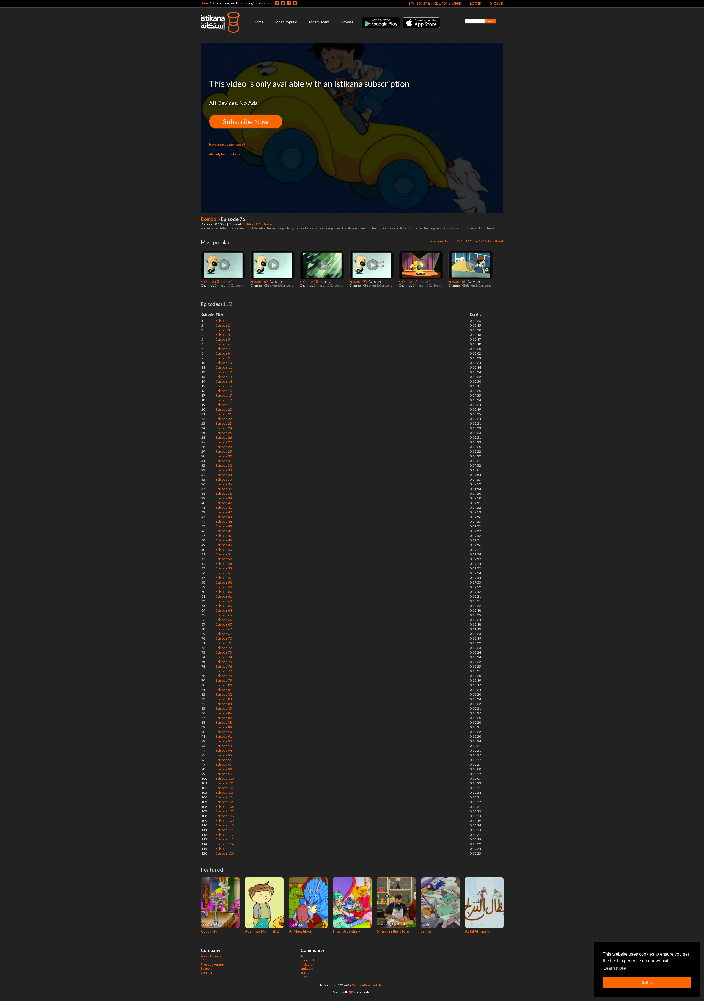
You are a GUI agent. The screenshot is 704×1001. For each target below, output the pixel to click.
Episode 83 (224, 699)
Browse (347, 22)
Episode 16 (224, 391)
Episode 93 (224, 746)
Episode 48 (224, 540)
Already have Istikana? (225, 154)
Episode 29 (224, 451)
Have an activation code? (227, 144)
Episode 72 (224, 648)
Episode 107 (225, 811)
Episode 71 (224, 643)
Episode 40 (224, 503)
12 (458, 241)
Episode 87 (408, 281)
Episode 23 (224, 423)
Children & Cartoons (257, 224)
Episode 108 (225, 816)
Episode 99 (358, 281)
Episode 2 (223, 325)
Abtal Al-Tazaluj (477, 931)
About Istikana (211, 956)
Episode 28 (224, 447)
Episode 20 (224, 409)
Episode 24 (224, 428)
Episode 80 (224, 685)
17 (480, 241)
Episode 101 (225, 783)
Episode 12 (224, 372)
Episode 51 (224, 554)
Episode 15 (224, 386)
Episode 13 (224, 377)
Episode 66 (224, 620)
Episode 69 (224, 634)
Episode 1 (223, 321)
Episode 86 (224, 713)
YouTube (307, 972)
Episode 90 (210, 281)
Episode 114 (225, 844)
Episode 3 (223, 330)
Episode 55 (224, 568)
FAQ (204, 960)
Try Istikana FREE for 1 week (434, 3)
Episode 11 (224, 367)
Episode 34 (224, 475)
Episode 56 (224, 573)
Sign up (496, 3)
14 (467, 241)
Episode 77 (224, 671)
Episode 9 (223, 358)
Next (499, 241)
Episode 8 (223, 353)
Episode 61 (224, 596)
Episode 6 (223, 344)
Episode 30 (224, 456)
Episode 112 (225, 835)
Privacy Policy (374, 985)
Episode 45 (224, 526)
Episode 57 (224, 578)
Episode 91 (224, 736)
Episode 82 (224, 694)
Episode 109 (225, 821)
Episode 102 (225, 788)
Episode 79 (224, 680)
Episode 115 (225, 849)
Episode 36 (224, 484)
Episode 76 (224, 666)
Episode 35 (224, 479)
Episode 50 (224, 549)
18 (485, 241)
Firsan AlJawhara (346, 931)
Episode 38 (224, 493)
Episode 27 (224, 442)
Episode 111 (225, 830)
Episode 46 (224, 531)
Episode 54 (224, 564)
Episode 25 (224, 433)
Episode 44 (224, 521)
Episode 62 (259, 281)
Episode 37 (224, 489)
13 (463, 241)
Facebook (308, 960)
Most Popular (286, 22)
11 (454, 241)
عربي (204, 2)
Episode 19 (224, 405)
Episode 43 (224, 517)
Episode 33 (224, 470)
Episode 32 (224, 465)
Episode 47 (224, 535)
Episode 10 (224, 363)
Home (258, 22)
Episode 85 (224, 708)
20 (494, 241)
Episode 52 (224, 559)
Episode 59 (224, 587)
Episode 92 (224, 741)
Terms (356, 985)
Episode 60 (457, 281)
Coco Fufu (209, 931)
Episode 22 (224, 419)
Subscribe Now (245, 121)
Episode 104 (225, 797)
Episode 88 (224, 722)
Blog (304, 977)
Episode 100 (225, 778)
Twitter (306, 956)
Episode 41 (224, 507)
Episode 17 (224, 395)
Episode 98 (224, 769)
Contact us (208, 972)
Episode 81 (224, 690)
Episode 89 (224, 727)
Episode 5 (223, 339)
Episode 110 (225, 825)
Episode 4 (223, 335)
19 (489, 241)
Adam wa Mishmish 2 (262, 931)
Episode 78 (224, 676)
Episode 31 (224, 461)
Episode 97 (224, 764)
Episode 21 (224, 414)
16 (476, 241)
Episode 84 (224, 704)
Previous (437, 241)
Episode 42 (224, 512)
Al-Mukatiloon (300, 931)
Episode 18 (224, 400)
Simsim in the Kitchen (394, 931)
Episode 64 (224, 610)
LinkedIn (307, 968)
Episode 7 (223, 349)
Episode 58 (224, 582)
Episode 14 (224, 381)
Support (206, 968)
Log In (475, 3)
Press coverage (212, 964)
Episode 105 (225, 802)
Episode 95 (224, 755)
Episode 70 (224, 638)
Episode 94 (224, 750)
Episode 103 (225, 792)
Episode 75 (224, 662)
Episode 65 (224, 615)
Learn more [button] (615, 968)
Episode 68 (309, 281)
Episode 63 (224, 606)
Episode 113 (225, 839)
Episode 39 (224, 498)
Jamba (426, 931)
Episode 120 (225, 853)
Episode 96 (224, 760)
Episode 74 (224, 657)
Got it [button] (647, 982)
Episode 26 (224, 437)
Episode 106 (225, 806)
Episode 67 (224, 624)
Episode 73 (224, 652)
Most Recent (319, 22)
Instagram (308, 964)
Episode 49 (224, 545)
